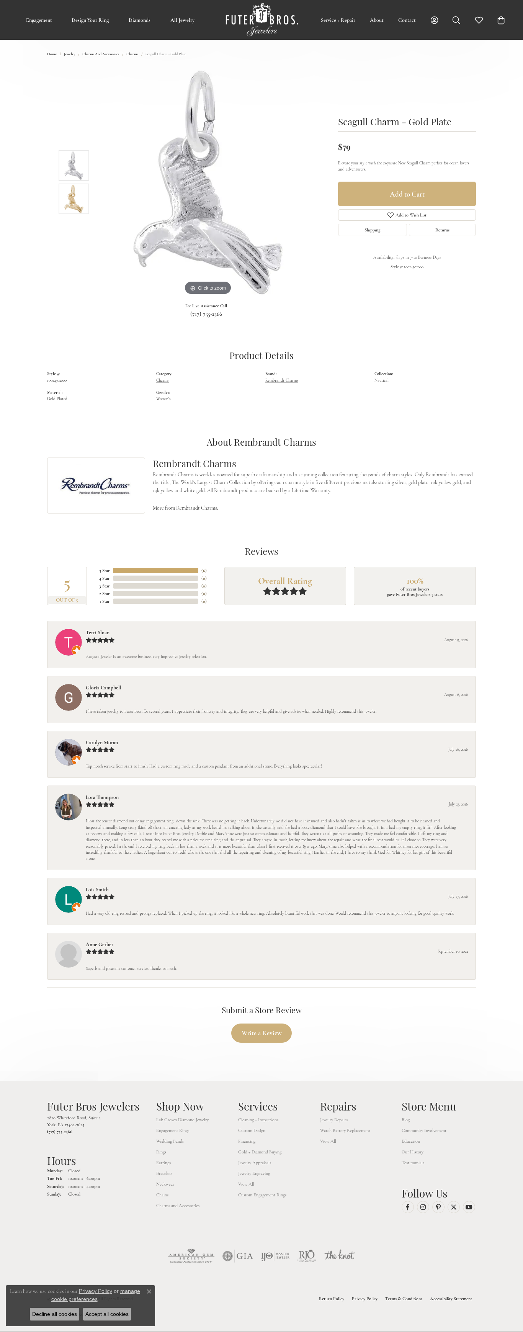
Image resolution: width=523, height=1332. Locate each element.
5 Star (104, 570)
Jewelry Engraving (254, 1173)
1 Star (105, 601)
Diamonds (139, 20)
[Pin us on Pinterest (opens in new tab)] (438, 1207)
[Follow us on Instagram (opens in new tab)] (423, 1207)
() (204, 570)
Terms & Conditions (403, 1298)
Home (52, 54)
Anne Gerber (99, 944)
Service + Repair (338, 20)
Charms (132, 54)
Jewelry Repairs (334, 1119)
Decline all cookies (54, 1314)
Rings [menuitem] (161, 1152)
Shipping (372, 230)
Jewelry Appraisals (254, 1162)
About (377, 20)
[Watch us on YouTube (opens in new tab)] (469, 1207)
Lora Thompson (102, 797)
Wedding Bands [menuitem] (170, 1141)
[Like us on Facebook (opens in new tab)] (408, 1207)
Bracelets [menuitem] (164, 1173)
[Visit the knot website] (339, 1256)
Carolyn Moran (102, 742)
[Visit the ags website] (191, 1256)
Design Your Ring (90, 20)
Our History (412, 1152)
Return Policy (331, 1298)
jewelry (69, 54)
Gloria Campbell (103, 687)
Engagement (39, 20)
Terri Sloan (98, 632)
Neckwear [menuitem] (165, 1184)
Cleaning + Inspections (258, 1119)
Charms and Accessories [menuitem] (177, 1205)
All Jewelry (182, 20)
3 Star (104, 586)
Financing (246, 1141)
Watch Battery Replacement (345, 1130)
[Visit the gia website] (237, 1256)
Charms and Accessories (100, 54)
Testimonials (413, 1162)
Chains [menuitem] (162, 1194)
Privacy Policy (365, 1298)
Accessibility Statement (451, 1298)
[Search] (456, 20)
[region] (208, 182)
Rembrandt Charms (281, 380)
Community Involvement (424, 1130)
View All (246, 1184)
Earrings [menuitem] (163, 1162)
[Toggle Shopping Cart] (501, 20)
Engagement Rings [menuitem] (172, 1130)
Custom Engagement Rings (262, 1194)
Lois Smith (97, 889)
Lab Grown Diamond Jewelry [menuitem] (182, 1119)
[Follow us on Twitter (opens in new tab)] (454, 1207)
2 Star (104, 593)
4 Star (104, 578)
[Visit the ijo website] (275, 1256)
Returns (442, 230)
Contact (407, 20)
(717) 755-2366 (206, 313)
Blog (406, 1119)
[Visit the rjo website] (306, 1256)
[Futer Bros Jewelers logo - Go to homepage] (261, 20)
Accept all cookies (107, 1314)
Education (411, 1141)
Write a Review (262, 1033)
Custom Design (251, 1130)
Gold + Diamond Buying (259, 1152)
